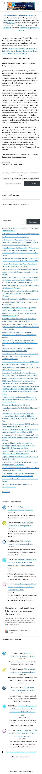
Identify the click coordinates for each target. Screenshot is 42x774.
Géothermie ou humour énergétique (15, 237)
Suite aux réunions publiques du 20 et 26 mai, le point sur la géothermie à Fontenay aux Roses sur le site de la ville (20, 326)
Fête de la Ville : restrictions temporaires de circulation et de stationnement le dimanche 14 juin (20, 342)
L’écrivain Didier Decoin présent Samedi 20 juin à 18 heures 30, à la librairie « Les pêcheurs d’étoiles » (20, 293)
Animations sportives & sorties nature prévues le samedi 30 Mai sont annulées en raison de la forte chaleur (20, 437)
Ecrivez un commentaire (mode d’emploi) (21, 752)
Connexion (6, 492)
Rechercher (6, 220)
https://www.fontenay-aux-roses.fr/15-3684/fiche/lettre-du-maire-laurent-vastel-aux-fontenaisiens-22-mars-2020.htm (20, 51)
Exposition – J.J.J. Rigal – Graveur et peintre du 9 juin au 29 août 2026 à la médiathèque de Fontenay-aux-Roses (20, 356)
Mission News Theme (15, 771)
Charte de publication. (13, 25)
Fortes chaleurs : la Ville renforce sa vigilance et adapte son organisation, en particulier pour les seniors (20, 271)
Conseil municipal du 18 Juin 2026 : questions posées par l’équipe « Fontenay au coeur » (22, 587)
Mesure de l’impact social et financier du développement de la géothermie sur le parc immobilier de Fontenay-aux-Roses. (18, 445)
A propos (10, 23)
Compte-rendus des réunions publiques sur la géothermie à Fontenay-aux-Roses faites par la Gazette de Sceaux (19, 399)
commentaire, (25, 27)
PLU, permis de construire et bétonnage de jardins (20, 234)
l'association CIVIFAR (11, 20)
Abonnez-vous (32, 183)
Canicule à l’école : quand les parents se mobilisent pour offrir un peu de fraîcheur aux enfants (19, 334)
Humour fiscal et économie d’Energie (16, 405)
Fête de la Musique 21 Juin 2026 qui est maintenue (20, 299)
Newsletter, (7, 27)
